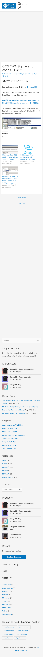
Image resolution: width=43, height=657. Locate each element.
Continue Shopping (14, 557)
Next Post (21, 203)
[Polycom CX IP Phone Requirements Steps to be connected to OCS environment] (10, 170)
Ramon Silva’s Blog (9, 445)
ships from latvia (8, 634)
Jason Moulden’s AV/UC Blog (12, 425)
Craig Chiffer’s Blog (9, 442)
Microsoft (16, 74)
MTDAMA (5, 474)
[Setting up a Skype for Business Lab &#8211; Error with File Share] (28, 149)
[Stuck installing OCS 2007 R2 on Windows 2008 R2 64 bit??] (10, 149)
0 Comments (6, 74)
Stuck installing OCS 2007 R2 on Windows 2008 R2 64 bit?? (10, 157)
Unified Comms (7, 477)
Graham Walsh (24, 5)
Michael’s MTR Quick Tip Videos (13, 435)
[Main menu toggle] (38, 6)
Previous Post (21, 198)
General (5, 464)
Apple (4, 460)
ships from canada (9, 630)
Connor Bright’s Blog (9, 428)
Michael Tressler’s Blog (10, 432)
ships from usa (20, 638)
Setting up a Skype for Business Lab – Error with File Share (27, 157)
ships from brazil (24, 627)
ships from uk (8, 638)
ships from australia (9, 627)
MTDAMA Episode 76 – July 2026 (14, 413)
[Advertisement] (21, 34)
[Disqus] (21, 235)
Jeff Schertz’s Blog (9, 449)
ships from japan (23, 630)
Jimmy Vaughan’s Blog (10, 438)
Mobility (5, 470)
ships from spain (22, 634)
